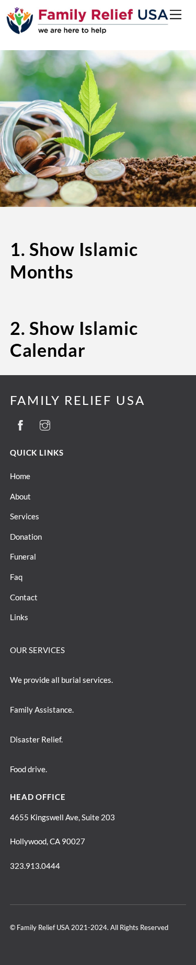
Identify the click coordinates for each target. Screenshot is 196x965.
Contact (24, 597)
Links (19, 617)
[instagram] (44, 423)
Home (20, 476)
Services (24, 516)
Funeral (23, 556)
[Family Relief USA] (91, 35)
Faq (16, 577)
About (20, 496)
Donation (26, 536)
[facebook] (20, 423)
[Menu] (175, 14)
